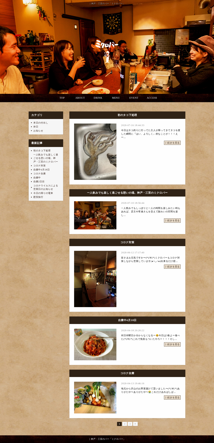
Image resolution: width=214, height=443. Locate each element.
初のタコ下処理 (42, 150)
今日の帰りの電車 (43, 193)
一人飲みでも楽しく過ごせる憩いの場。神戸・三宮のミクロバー (45, 158)
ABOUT (80, 97)
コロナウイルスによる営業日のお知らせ (45, 187)
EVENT (133, 97)
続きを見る (173, 143)
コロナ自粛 (39, 173)
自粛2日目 (39, 181)
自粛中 (37, 177)
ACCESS (152, 97)
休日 (35, 126)
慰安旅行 (38, 197)
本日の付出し (40, 123)
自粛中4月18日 (41, 169)
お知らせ (38, 130)
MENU (116, 97)
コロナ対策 (39, 165)
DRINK (98, 97)
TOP (62, 97)
